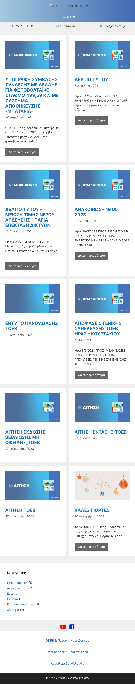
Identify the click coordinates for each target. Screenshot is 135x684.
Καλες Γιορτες (92, 510)
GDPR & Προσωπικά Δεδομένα (67, 640)
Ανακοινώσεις (17, 588)
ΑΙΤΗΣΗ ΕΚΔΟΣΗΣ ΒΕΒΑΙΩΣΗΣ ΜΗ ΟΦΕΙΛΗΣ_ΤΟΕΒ (25, 437)
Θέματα (12, 599)
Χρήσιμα (13, 610)
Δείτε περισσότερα (22, 152)
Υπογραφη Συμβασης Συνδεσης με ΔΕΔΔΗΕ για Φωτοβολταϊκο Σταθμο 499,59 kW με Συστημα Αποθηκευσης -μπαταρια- (32, 95)
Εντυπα (12, 593)
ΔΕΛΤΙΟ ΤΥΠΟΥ (91, 79)
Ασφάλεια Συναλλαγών (67, 663)
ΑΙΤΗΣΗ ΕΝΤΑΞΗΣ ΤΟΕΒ (101, 432)
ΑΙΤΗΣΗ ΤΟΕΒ (20, 510)
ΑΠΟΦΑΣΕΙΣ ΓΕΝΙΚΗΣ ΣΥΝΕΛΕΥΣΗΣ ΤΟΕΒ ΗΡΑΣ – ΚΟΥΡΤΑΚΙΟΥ (98, 328)
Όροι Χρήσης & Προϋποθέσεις (67, 652)
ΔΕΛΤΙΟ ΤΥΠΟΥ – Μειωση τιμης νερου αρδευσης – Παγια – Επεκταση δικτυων (30, 217)
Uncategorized (17, 583)
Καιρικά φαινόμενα (21, 604)
